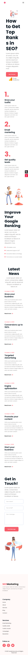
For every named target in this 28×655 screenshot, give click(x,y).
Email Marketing (7, 623)
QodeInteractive (13, 651)
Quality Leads (6, 626)
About (4, 605)
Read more (8, 313)
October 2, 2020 (9, 291)
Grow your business (10, 295)
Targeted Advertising (10, 356)
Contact (5, 613)
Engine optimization (11, 387)
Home (4, 602)
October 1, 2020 (9, 444)
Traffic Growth (7, 628)
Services (5, 607)
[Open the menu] (23, 2)
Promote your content (11, 417)
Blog (4, 610)
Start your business (10, 448)
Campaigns (6, 631)
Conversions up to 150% (14, 326)
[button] (12, 74)
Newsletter (5, 634)
